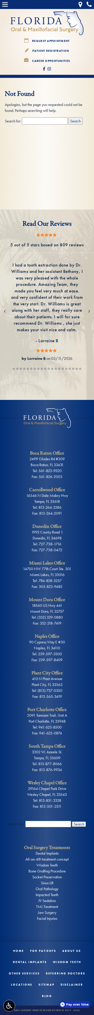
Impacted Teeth (47, 894)
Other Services (24, 973)
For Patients (43, 951)
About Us (71, 951)
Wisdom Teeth (47, 865)
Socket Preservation (47, 876)
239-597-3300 (50, 653)
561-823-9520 (50, 470)
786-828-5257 (50, 580)
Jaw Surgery (47, 912)
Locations (21, 984)
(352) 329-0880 (50, 617)
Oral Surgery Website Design (32, 1010)
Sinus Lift (47, 882)
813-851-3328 (50, 800)
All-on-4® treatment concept (47, 859)
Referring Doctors (65, 973)
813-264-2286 (49, 507)
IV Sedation (47, 900)
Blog (47, 996)
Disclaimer (72, 984)
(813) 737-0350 (50, 690)
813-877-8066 (50, 763)
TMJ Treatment (47, 906)
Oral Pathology (47, 888)
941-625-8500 (50, 727)
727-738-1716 (50, 543)
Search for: (13, 121)
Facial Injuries (47, 918)
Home (18, 951)
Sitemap (46, 984)
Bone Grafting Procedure (47, 871)
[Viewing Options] (9, 1006)
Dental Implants (47, 853)
